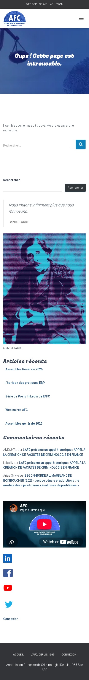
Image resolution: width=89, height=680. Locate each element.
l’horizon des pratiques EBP (25, 382)
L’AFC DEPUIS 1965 (36, 4)
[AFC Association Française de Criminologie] (16, 18)
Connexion (10, 619)
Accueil (18, 654)
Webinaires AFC (16, 410)
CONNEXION (69, 654)
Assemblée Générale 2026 (24, 369)
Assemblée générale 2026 (23, 423)
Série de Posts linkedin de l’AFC (27, 396)
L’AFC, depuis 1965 (42, 654)
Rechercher (11, 180)
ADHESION (56, 4)
